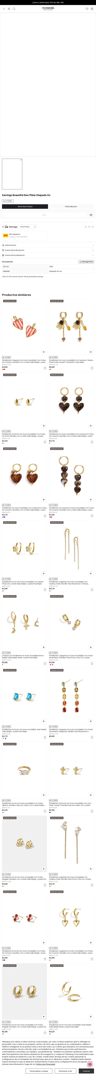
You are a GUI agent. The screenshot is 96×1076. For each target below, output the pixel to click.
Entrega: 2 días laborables (18, 237)
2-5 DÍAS (8, 201)
